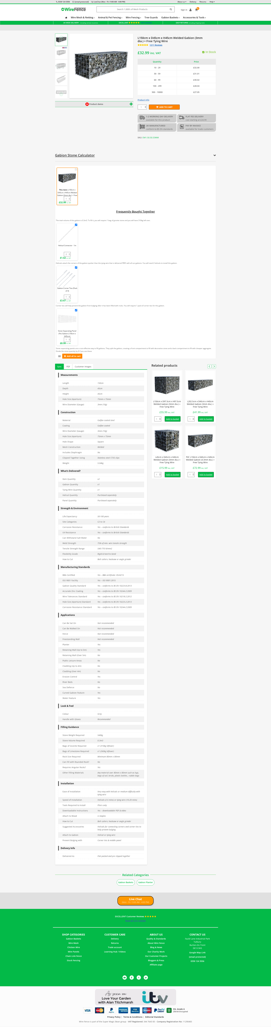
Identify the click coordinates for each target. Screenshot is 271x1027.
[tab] (59, 367)
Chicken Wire (73, 947)
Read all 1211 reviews (135, 920)
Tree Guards (151, 17)
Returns (115, 943)
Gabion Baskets (170, 17)
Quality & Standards (156, 938)
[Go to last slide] (61, 37)
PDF (68, 366)
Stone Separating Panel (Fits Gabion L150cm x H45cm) (67, 333)
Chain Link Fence (73, 956)
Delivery (115, 938)
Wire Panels (73, 951)
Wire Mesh (73, 943)
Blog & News (156, 947)
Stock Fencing (73, 960)
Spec (59, 366)
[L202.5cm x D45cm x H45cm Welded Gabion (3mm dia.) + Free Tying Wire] (200, 385)
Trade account (115, 947)
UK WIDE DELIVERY (80, 23)
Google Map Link (197, 952)
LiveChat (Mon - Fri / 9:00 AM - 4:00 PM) (109, 2)
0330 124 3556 (64, 2)
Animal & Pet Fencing (109, 17)
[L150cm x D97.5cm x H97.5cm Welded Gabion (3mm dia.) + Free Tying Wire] (167, 385)
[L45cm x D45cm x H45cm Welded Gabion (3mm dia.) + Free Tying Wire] (167, 440)
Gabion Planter (145, 882)
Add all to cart (74, 356)
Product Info (143, 100)
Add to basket (172, 419)
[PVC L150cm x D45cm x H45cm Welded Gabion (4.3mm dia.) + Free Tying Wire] (200, 440)
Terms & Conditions (132, 1017)
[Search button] (171, 9)
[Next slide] (61, 94)
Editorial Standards (154, 1017)
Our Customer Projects (156, 956)
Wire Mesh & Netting (82, 17)
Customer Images (83, 366)
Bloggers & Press (156, 960)
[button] (61, 40)
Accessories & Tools (194, 17)
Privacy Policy (114, 1017)
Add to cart (165, 107)
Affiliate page (156, 964)
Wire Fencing (133, 17)
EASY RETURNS (190, 23)
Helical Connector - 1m (67, 245)
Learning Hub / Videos (115, 951)
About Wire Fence (156, 943)
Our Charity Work (156, 951)
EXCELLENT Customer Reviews (130, 916)
